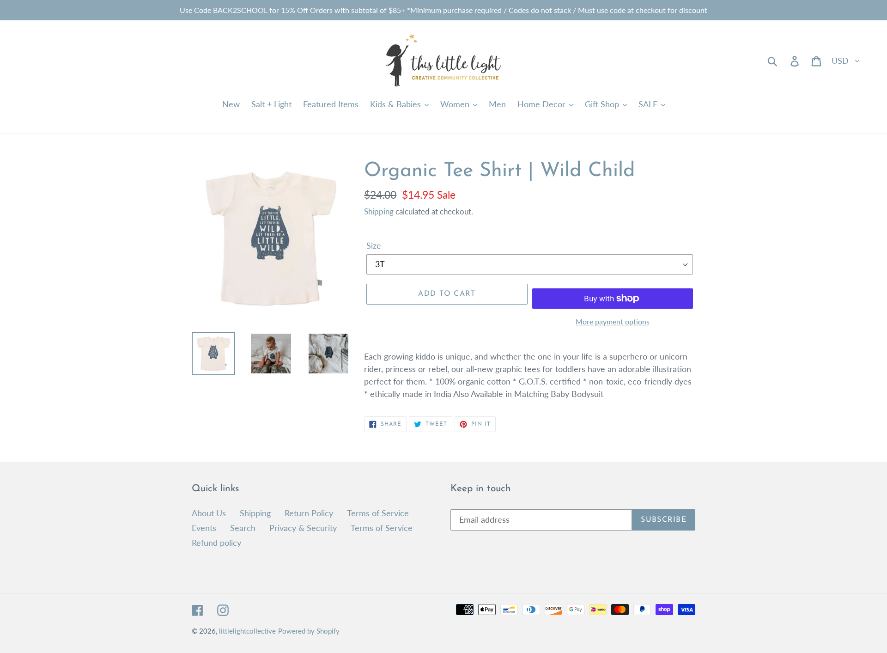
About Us (209, 513)
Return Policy (309, 513)
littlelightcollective (247, 631)
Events (204, 528)
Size (373, 245)
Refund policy (216, 542)
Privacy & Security (303, 528)
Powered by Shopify (309, 631)
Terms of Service (378, 513)
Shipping (379, 211)
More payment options (613, 321)
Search (242, 528)
